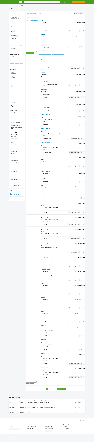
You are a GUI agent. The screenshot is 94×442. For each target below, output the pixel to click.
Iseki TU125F (44, 228)
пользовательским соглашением (58, 54)
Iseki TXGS (11, 402)
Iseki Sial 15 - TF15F (45, 283)
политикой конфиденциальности (45, 54)
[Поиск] (25, 2)
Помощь (10, 424)
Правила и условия (30, 422)
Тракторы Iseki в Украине (13, 414)
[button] (81, 31)
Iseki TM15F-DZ (44, 367)
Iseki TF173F (43, 102)
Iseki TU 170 (11, 407)
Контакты (10, 426)
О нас (10, 422)
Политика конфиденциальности (32, 424)
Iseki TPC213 (44, 89)
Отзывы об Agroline (30, 428)
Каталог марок (29, 430)
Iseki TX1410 (43, 255)
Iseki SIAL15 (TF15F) (45, 269)
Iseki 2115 (43, 34)
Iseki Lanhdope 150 (45, 202)
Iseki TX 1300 (11, 412)
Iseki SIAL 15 (44, 297)
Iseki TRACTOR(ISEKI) (45, 114)
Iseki (42, 20)
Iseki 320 (43, 185)
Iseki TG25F (43, 353)
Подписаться (30, 52)
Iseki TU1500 (43, 325)
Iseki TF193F (43, 311)
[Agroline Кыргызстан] (13, 2)
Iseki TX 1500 (11, 409)
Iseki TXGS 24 (11, 400)
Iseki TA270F (43, 339)
